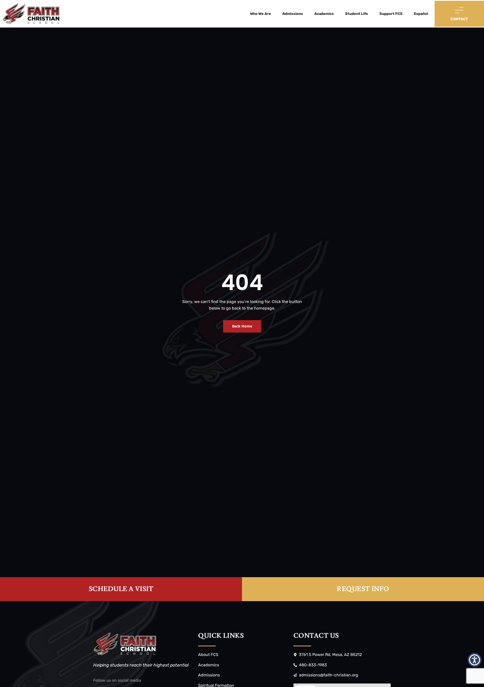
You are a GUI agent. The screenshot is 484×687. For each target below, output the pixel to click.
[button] (474, 660)
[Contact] (459, 10)
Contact (459, 19)
